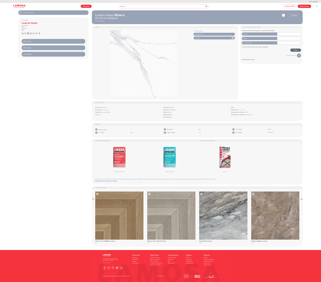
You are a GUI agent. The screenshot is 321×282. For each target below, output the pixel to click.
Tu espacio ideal (189, 263)
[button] (93, 199)
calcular (296, 50)
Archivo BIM (27, 54)
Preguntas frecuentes (155, 257)
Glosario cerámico (154, 261)
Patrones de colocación (155, 259)
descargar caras (199, 34)
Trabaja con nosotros (208, 261)
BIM (169, 261)
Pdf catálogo (27, 48)
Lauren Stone (30, 22)
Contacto (206, 257)
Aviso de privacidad (160, 276)
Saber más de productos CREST (106, 181)
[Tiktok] (121, 267)
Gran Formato (189, 259)
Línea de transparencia (209, 259)
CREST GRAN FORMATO (119, 171)
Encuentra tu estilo (172, 257)
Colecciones (135, 257)
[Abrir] (315, 6)
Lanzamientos (135, 259)
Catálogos (134, 261)
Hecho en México (207, 264)
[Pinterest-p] (113, 267)
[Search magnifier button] (206, 6)
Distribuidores (135, 263)
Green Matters (189, 261)
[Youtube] (117, 267)
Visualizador (170, 259)
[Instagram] (108, 267)
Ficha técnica (27, 41)
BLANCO (225, 171)
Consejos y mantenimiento (156, 263)
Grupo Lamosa (207, 263)
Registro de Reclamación (155, 264)
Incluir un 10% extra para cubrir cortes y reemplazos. (255, 46)
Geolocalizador (171, 263)
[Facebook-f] (104, 267)
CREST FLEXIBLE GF (169, 171)
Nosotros (188, 257)
